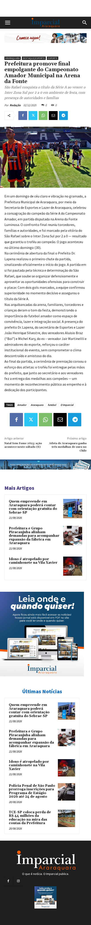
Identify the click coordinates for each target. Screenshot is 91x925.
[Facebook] (22, 115)
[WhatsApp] (43, 115)
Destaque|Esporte (34, 58)
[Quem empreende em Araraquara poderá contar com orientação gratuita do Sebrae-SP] (72, 508)
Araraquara (12, 58)
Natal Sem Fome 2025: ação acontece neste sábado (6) (23, 445)
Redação (15, 105)
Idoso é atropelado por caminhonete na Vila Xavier (33, 561)
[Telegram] (63, 115)
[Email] (53, 115)
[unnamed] (45, 46)
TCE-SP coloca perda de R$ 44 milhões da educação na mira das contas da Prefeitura (30, 817)
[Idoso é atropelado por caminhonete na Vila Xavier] (72, 566)
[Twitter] (32, 115)
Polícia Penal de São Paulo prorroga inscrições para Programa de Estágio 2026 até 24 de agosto (32, 791)
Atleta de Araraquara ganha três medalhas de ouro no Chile (68, 447)
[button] (7, 23)
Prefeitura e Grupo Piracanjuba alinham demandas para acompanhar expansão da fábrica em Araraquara (34, 535)
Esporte (52, 58)
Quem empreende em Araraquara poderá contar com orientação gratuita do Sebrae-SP (33, 507)
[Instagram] (18, 881)
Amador (21, 405)
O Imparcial (67, 405)
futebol (52, 405)
